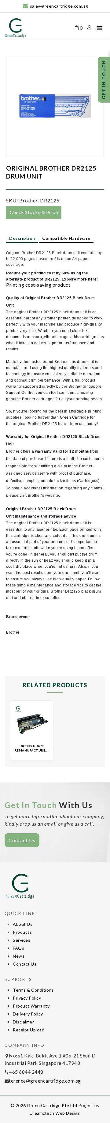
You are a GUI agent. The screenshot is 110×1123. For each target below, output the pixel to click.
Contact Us (22, 840)
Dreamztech (42, 1113)
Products (22, 932)
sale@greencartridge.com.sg (59, 6)
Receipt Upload (28, 1029)
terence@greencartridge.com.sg (45, 1080)
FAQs (18, 948)
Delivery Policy (27, 1013)
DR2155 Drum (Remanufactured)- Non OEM (32, 750)
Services (21, 940)
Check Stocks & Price (34, 212)
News (18, 956)
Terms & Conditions (33, 990)
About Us (22, 924)
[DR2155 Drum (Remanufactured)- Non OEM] (31, 722)
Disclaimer (23, 1021)
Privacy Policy (26, 998)
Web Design (67, 1113)
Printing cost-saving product (38, 285)
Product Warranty (31, 1005)
